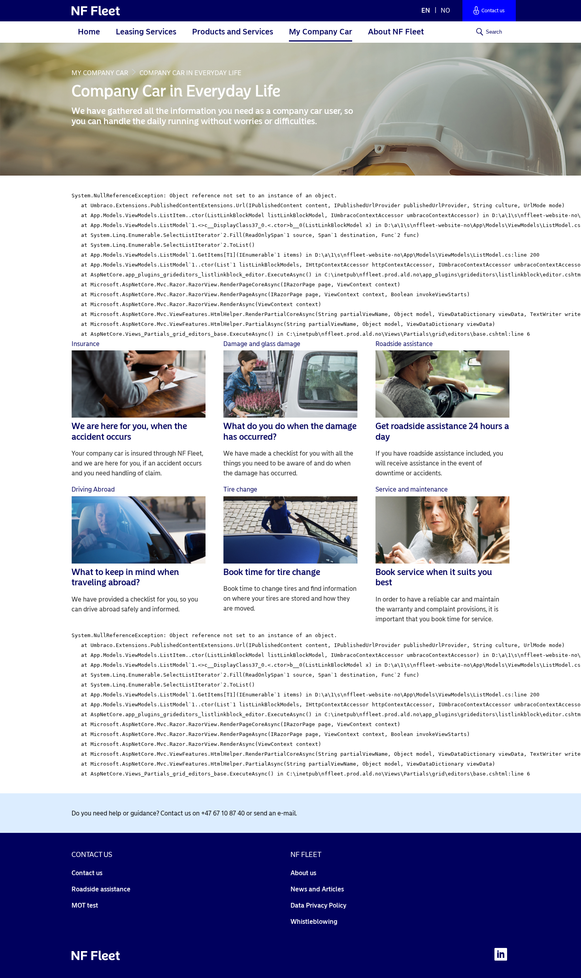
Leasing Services (146, 31)
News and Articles (317, 889)
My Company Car (320, 31)
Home (89, 31)
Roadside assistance (101, 889)
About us (303, 873)
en (426, 10)
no (445, 10)
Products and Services (232, 31)
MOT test (85, 905)
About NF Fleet (396, 31)
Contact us (87, 873)
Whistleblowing (314, 921)
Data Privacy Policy (318, 905)
